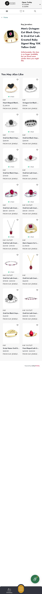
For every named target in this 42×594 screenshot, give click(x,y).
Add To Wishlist (17, 79)
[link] (21, 11)
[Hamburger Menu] (7, 11)
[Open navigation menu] (21, 589)
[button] (31, 4)
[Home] (11, 4)
